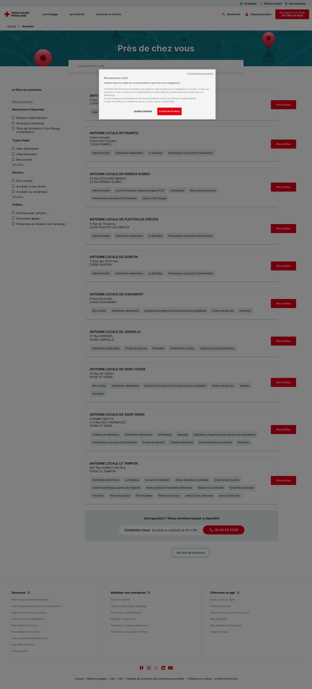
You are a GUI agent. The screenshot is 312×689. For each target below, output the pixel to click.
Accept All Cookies (169, 111)
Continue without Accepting (200, 73)
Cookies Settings (143, 111)
